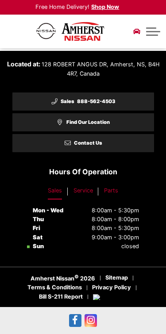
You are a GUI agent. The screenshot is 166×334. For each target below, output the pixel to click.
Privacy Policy (111, 287)
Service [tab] (83, 190)
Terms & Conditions (54, 287)
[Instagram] (91, 320)
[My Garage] (136, 31)
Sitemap (116, 277)
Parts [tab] (111, 190)
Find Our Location (88, 122)
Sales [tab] (55, 190)
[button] (153, 31)
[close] (125, 7)
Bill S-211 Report (61, 296)
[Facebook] (75, 320)
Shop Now (105, 7)
